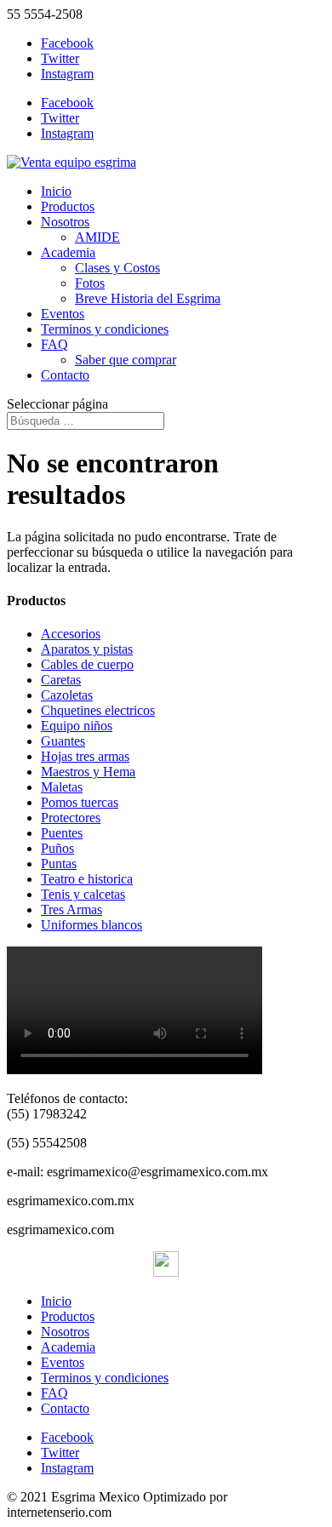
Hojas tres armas (85, 756)
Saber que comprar (125, 359)
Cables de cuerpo (87, 664)
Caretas (61, 679)
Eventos (62, 313)
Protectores (70, 817)
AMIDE (97, 237)
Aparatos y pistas (87, 649)
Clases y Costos (117, 267)
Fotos (90, 283)
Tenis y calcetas (83, 894)
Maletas (62, 787)
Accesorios (70, 633)
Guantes (63, 741)
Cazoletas (67, 695)
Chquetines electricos (98, 710)
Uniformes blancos (91, 925)
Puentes (62, 833)
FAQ (54, 344)
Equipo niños (76, 725)
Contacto (65, 375)
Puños (57, 848)
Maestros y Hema (88, 771)
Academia (68, 252)
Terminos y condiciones (105, 329)
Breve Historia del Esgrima (147, 298)
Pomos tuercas (79, 802)
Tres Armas (71, 909)
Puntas (59, 863)
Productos (67, 206)
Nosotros (65, 221)
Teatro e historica (87, 879)
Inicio (56, 191)
